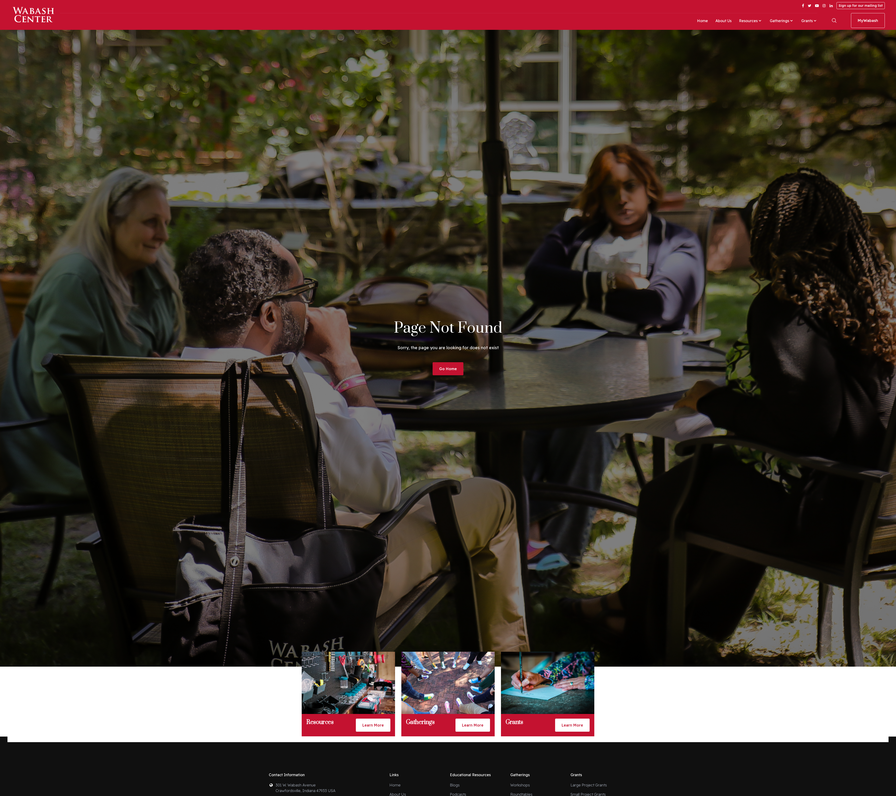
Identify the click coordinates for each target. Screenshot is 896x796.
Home (702, 20)
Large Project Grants (588, 785)
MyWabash (868, 20)
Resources (748, 20)
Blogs (455, 785)
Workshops (520, 785)
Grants (807, 20)
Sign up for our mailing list (861, 5)
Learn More (373, 725)
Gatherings (779, 20)
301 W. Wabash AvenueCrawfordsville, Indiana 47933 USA (306, 788)
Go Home (448, 368)
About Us (723, 20)
